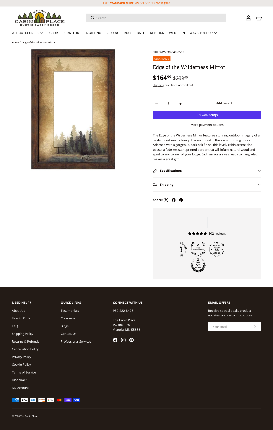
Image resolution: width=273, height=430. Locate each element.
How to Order (22, 318)
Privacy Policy (21, 357)
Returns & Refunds (25, 341)
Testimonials (70, 310)
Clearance (68, 318)
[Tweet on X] (166, 200)
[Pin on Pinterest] (181, 200)
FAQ (15, 326)
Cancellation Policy (25, 349)
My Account (20, 388)
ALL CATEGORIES (25, 33)
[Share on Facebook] (173, 200)
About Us (18, 310)
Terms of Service (24, 372)
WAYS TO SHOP (201, 33)
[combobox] (156, 18)
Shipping (158, 85)
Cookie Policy (21, 364)
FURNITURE (71, 33)
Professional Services (76, 341)
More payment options (207, 125)
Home (15, 42)
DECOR (53, 33)
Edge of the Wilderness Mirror (38, 42)
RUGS (128, 33)
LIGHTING (93, 33)
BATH (141, 33)
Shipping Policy (22, 333)
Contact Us (68, 333)
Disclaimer (19, 380)
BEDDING (112, 33)
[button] (259, 18)
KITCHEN (157, 33)
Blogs (65, 326)
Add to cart (224, 103)
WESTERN (177, 33)
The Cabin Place (29, 416)
